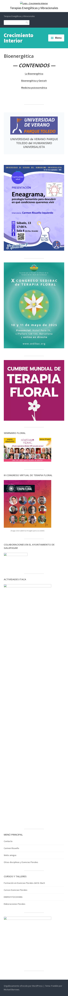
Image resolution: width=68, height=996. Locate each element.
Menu (58, 38)
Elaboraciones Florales (14, 903)
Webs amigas (10, 855)
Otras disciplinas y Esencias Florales (21, 862)
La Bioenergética (34, 73)
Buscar (27, 22)
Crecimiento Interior (18, 38)
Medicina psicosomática (34, 87)
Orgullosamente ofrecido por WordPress (23, 985)
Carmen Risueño (11, 848)
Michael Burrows (11, 989)
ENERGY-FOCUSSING (13, 897)
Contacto (8, 841)
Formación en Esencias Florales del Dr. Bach (24, 883)
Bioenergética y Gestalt (34, 80)
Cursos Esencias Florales (15, 890)
